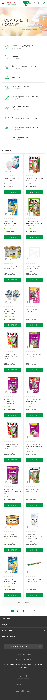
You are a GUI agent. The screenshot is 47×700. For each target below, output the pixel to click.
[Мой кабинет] (39, 4)
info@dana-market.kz (25, 659)
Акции (5, 625)
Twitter (20, 676)
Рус (26, 2)
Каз (26, 5)
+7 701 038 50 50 (24, 655)
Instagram (26, 676)
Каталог (6, 619)
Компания (7, 630)
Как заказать (8, 636)
